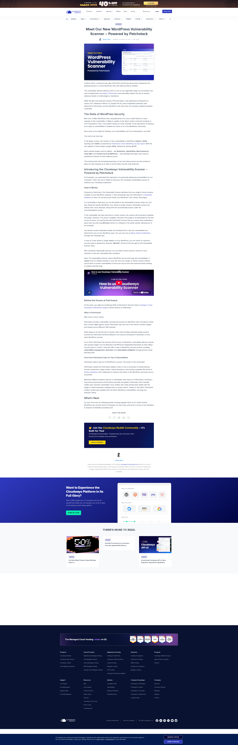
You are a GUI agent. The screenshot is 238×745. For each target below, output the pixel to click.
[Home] (67, 19)
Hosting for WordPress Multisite (116, 673)
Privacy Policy (100, 739)
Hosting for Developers (138, 666)
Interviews (149, 19)
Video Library (87, 694)
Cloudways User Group (90, 701)
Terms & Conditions (129, 720)
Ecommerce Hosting (137, 659)
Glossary (86, 697)
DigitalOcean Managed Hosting (93, 655)
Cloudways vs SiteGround (138, 694)
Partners (156, 663)
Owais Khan (107, 39)
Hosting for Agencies (137, 655)
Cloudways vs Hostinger (138, 690)
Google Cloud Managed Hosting (93, 670)
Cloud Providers (89, 652)
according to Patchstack (108, 93)
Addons (109, 680)
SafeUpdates (111, 687)
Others (161, 19)
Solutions (99, 11)
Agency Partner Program (161, 659)
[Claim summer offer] (119, 4)
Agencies (109, 11)
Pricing (133, 11)
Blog (125, 11)
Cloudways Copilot (65, 663)
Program (157, 652)
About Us (157, 683)
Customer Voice (88, 690)
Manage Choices (173, 737)
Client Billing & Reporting (67, 666)
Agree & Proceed (173, 741)
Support (63, 680)
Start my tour (73, 513)
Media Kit (157, 690)
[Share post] (109, 417)
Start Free (167, 11)
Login (157, 11)
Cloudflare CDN (111, 683)
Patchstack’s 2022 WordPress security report (128, 144)
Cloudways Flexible (65, 655)
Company (157, 680)
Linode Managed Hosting (91, 663)
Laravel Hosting (111, 663)
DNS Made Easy (112, 694)
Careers (156, 697)
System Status (64, 690)
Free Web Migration (65, 694)
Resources (146, 11)
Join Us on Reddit (97, 442)
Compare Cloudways (138, 680)
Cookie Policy (110, 739)
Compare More (135, 697)
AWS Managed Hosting (90, 666)
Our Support (63, 683)
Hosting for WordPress (113, 655)
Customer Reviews (159, 687)
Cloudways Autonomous (67, 659)
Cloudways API (88, 708)
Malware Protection (112, 690)
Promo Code (87, 705)
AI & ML (137, 19)
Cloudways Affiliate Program (162, 655)
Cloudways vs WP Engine (138, 683)
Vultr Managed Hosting (90, 659)
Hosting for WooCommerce (115, 659)
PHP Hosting (110, 670)
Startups (117, 19)
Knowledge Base (65, 687)
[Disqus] (119, 601)
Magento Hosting (112, 666)
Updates (73, 19)
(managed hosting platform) (130, 464)
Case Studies (87, 687)
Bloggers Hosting (136, 670)
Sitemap (156, 694)
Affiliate (118, 11)
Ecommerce (94, 19)
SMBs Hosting (135, 663)
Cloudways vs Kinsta (137, 687)
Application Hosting (114, 652)
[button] (113, 720)
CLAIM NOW (151, 3)
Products (89, 11)
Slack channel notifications (140, 233)
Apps (82, 19)
